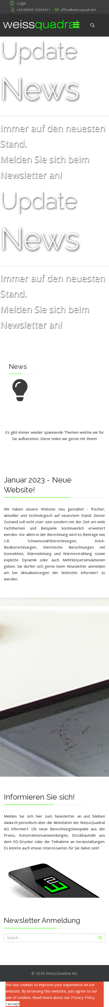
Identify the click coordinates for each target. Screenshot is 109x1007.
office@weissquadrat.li (78, 9)
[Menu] (76, 25)
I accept (13, 1003)
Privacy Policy (83, 997)
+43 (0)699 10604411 (33, 9)
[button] (17, 3)
